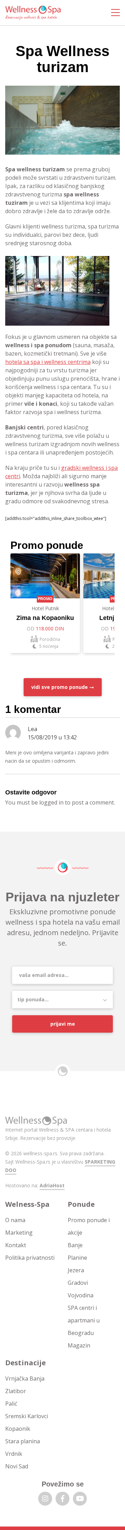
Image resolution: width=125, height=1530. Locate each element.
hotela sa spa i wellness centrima (48, 362)
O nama (15, 1220)
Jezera (76, 1270)
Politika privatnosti (30, 1257)
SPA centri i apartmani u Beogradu (84, 1320)
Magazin (79, 1345)
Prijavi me (62, 1023)
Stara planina (22, 1441)
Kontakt (15, 1245)
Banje (75, 1245)
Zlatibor (15, 1391)
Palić (11, 1403)
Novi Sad (16, 1466)
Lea (32, 729)
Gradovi (78, 1283)
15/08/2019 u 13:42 (52, 737)
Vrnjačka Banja (24, 1378)
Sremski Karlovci (26, 1416)
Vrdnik (13, 1454)
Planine (77, 1257)
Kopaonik (17, 1428)
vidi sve (59, 687)
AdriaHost (52, 1185)
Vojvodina (80, 1295)
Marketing (19, 1232)
